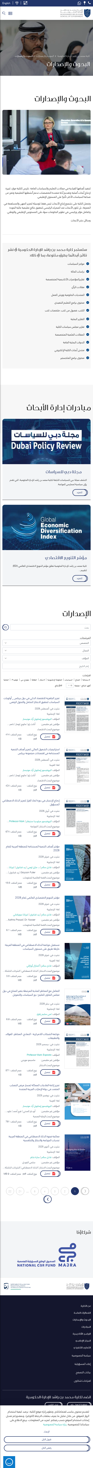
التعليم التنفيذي (82, 1347)
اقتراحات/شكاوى (82, 1380)
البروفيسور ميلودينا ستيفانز (38, 821)
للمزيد (79, 492)
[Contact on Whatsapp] (79, 3)
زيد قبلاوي (21, 867)
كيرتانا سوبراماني (20, 914)
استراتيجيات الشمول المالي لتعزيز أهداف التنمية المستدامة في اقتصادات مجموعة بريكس (35, 751)
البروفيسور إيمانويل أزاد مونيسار (37, 719)
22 (9, 1191)
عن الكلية (86, 1306)
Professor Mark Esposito (39, 1054)
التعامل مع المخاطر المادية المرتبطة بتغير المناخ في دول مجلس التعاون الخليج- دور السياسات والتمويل (31, 993)
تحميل (47, 736)
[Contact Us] (85, 3)
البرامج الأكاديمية (82, 1333)
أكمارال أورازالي (33, 965)
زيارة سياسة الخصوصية (55, 1424)
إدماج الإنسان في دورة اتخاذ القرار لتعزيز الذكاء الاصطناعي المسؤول (30, 802)
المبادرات (86, 1327)
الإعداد (47, 1431)
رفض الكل (46, 1447)
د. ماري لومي (33, 867)
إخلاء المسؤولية (83, 1363)
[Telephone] (89, 3)
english (6, 3)
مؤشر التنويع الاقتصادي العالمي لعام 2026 (37, 897)
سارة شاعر (35, 1157)
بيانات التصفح (83, 1372)
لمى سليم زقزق (44, 1014)
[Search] (3, 13)
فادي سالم (46, 867)
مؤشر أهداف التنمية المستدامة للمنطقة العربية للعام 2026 (32, 848)
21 (20, 1191)
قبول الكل (46, 1439)
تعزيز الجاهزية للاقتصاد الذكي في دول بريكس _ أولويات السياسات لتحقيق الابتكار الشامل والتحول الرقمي (31, 700)
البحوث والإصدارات (82, 1319)
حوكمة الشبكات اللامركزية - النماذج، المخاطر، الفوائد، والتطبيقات (32, 1036)
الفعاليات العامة (82, 1313)
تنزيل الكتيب (53, 1404)
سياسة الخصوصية (81, 1355)
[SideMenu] (10, 13)
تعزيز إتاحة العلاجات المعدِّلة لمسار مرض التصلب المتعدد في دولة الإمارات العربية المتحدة (34, 1087)
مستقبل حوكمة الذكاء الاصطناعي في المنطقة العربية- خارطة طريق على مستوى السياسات (32, 947)
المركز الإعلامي (83, 1340)
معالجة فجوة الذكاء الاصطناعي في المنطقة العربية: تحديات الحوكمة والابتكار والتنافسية (33, 1138)
